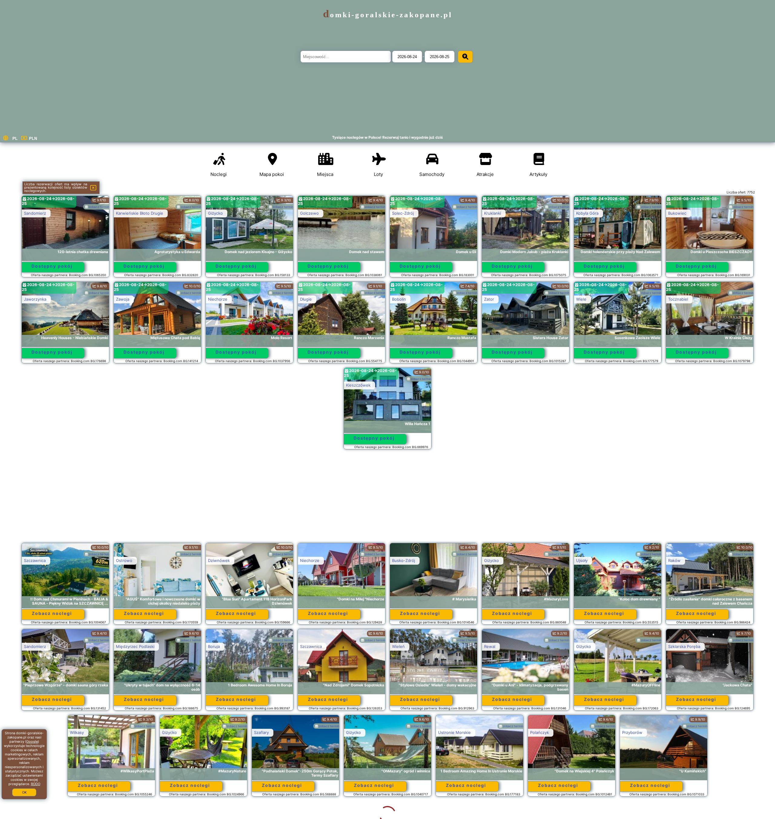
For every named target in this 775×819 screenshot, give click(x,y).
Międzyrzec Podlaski (135, 646)
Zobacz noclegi (52, 613)
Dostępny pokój (52, 266)
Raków (674, 560)
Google (32, 741)
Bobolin (399, 299)
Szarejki (675, 732)
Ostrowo (124, 560)
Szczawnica (35, 560)
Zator (489, 299)
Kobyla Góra (587, 213)
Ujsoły (582, 560)
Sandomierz (35, 213)
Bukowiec (677, 213)
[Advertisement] (387, 499)
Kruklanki (492, 213)
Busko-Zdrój (403, 560)
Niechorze (217, 299)
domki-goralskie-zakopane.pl (387, 15)
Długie (306, 299)
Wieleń (398, 646)
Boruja (214, 646)
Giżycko (215, 213)
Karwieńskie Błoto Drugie (139, 213)
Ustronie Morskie (408, 732)
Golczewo (309, 213)
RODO (35, 784)
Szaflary (215, 732)
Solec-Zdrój (403, 213)
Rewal (489, 646)
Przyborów (586, 732)
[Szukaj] (465, 57)
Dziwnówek (219, 560)
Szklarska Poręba (684, 646)
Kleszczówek (358, 385)
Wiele (581, 299)
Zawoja (122, 299)
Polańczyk (493, 732)
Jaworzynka (35, 299)
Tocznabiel (678, 299)
